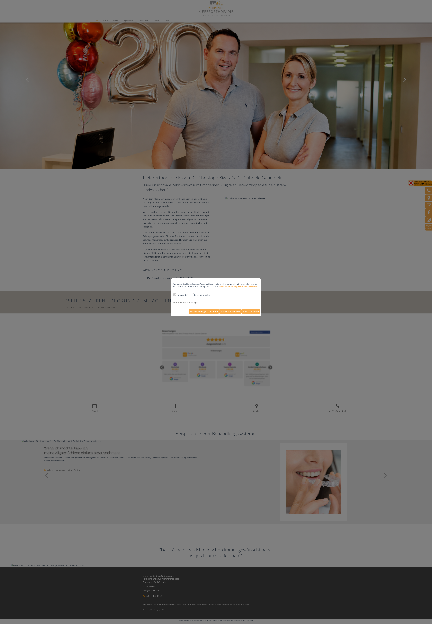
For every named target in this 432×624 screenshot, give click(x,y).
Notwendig (182, 294)
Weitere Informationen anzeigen (185, 303)
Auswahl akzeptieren (230, 311)
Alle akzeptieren (251, 311)
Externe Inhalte (202, 294)
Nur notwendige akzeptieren (204, 311)
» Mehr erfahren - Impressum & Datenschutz (238, 286)
